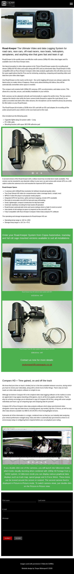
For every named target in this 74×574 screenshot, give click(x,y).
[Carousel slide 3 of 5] (37, 462)
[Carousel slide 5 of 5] (45, 462)
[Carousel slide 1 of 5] (28, 462)
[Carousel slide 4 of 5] (41, 462)
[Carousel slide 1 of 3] (32, 173)
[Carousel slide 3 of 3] (41, 173)
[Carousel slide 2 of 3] (37, 173)
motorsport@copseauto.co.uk (37, 364)
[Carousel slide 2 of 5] (32, 462)
